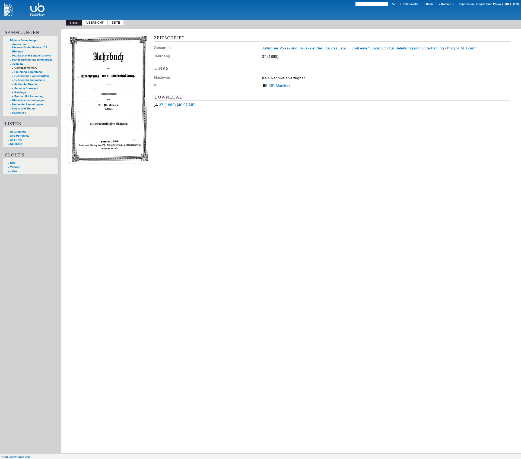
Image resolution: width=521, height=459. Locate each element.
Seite (116, 22)
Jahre (14, 170)
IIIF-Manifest (279, 85)
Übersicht (95, 22)
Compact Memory (25, 67)
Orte (13, 162)
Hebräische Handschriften (31, 75)
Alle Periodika (19, 135)
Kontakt (446, 3)
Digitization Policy (489, 3)
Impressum (466, 3)
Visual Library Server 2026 (15, 456)
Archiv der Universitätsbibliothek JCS (29, 46)
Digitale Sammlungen (24, 40)
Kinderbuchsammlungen (28, 100)
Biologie (17, 51)
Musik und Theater (24, 108)
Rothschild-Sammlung (28, 96)
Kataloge (20, 92)
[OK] (393, 4)
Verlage (15, 166)
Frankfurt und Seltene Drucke (31, 55)
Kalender (16, 143)
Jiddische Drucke (26, 84)
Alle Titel (16, 139)
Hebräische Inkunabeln (29, 79)
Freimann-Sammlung (28, 71)
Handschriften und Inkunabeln (32, 59)
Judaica (17, 63)
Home (430, 3)
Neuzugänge (18, 131)
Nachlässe (19, 112)
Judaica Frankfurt (26, 88)
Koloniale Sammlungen (27, 104)
